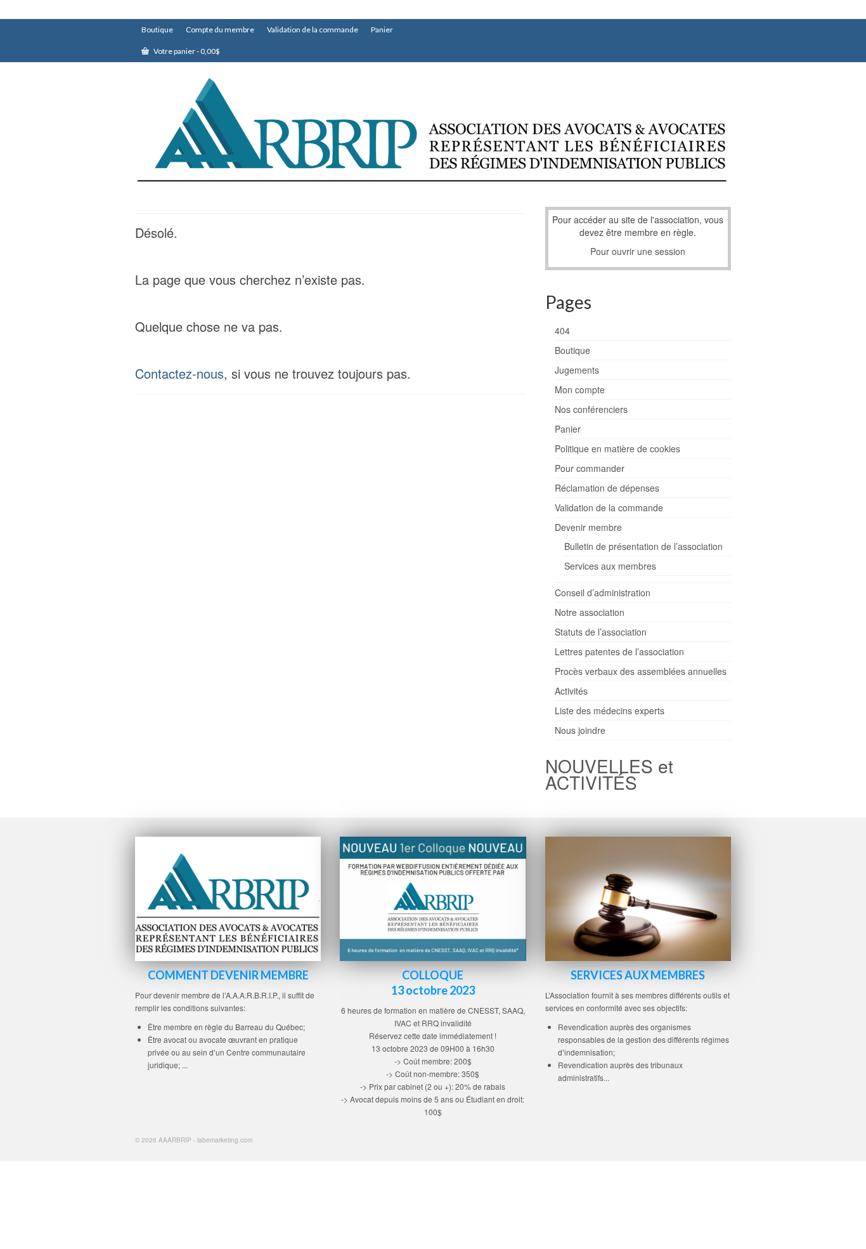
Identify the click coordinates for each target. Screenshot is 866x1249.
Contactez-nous (179, 373)
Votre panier (186, 51)
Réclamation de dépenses (607, 487)
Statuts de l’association (601, 631)
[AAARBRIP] (433, 132)
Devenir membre (588, 527)
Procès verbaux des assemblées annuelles (641, 671)
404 (562, 330)
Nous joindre (580, 730)
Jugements (577, 369)
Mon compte (580, 389)
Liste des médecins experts (609, 710)
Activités (571, 690)
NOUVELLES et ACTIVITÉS (609, 774)
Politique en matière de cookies (617, 448)
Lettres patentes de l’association (619, 651)
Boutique (572, 350)
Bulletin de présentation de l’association (643, 546)
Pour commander (589, 468)
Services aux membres (610, 565)
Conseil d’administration (602, 592)
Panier (568, 428)
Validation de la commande (609, 507)
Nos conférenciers (591, 409)
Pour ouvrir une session (637, 251)
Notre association (589, 612)
